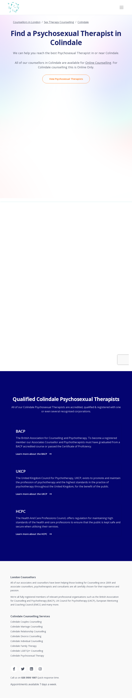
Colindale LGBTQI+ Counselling (26, 650)
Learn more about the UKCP (32, 493)
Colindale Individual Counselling (26, 641)
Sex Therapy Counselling (59, 22)
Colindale (83, 22)
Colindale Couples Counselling (26, 621)
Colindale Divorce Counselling (25, 636)
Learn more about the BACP (32, 453)
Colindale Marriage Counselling (26, 626)
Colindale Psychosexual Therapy (27, 655)
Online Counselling (98, 63)
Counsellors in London (26, 22)
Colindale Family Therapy (23, 645)
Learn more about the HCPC (32, 534)
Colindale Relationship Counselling (28, 631)
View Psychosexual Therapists (66, 78)
